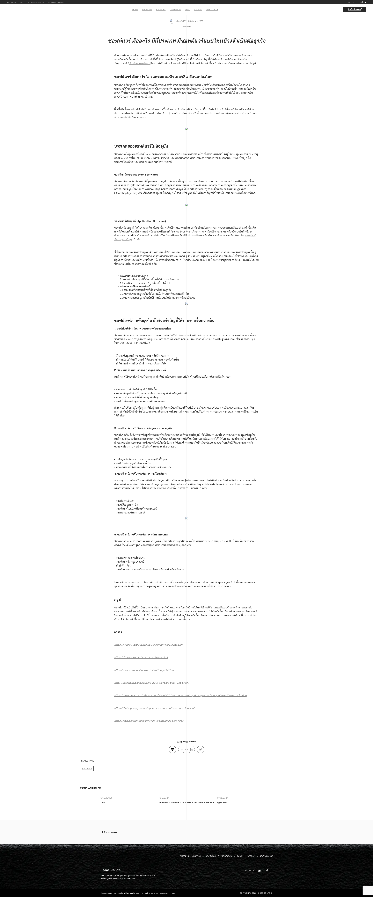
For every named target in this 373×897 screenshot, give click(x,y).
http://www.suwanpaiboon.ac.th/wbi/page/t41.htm (144, 670)
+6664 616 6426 (37, 2)
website (210, 802)
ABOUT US (147, 9)
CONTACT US (212, 9)
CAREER (198, 9)
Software (186, 26)
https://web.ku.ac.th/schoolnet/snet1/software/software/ (148, 644)
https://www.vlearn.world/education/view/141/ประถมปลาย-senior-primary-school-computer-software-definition (180, 695)
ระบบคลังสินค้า (164, 488)
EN (360, 2)
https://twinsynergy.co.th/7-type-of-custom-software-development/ (155, 708)
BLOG (187, 9)
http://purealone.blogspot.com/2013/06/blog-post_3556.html (151, 682)
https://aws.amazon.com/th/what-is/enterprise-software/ (149, 720)
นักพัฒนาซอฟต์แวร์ (139, 63)
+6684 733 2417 (57, 2)
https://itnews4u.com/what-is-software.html (141, 657)
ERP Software (177, 335)
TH (364, 2)
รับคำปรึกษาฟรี (354, 9)
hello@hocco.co (16, 2)
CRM (103, 802)
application (222, 802)
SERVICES (161, 9)
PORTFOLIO (175, 9)
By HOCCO (181, 21)
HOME (135, 9)
